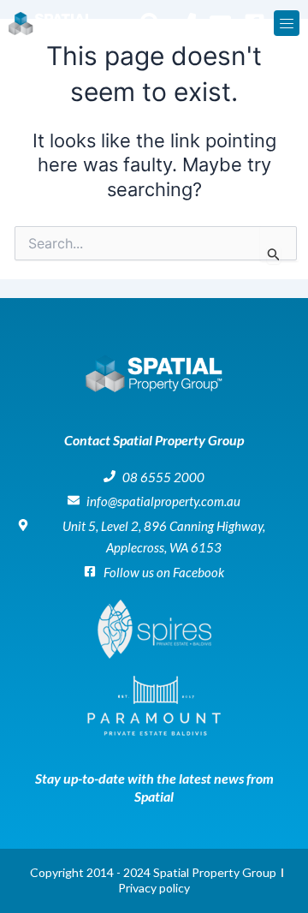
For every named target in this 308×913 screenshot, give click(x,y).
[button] (286, 23)
